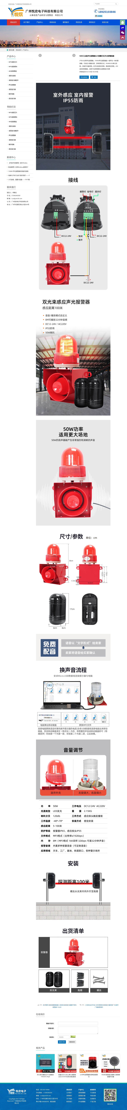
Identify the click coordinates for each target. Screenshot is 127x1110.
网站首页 (13, 22)
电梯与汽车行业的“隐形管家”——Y (19, 175)
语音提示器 (12, 89)
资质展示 (69, 1095)
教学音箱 (11, 94)
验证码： (52, 1037)
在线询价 (85, 77)
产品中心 (40, 22)
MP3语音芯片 (13, 62)
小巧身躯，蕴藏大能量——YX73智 (19, 179)
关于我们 (26, 22)
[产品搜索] (116, 3)
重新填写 (72, 1042)
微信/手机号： (50, 1023)
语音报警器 (81, 1092)
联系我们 (69, 1101)
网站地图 (53, 1101)
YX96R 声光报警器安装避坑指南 (18, 171)
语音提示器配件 (13, 80)
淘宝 (94, 77)
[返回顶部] (122, 38)
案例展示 (66, 22)
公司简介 (69, 1092)
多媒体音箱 (81, 1098)
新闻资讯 (93, 1089)
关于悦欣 (69, 1098)
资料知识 (92, 22)
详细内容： (51, 1028)
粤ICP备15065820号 (42, 1101)
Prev (40, 55)
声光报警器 (12, 85)
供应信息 (79, 22)
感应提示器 (12, 98)
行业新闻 (93, 1092)
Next (74, 55)
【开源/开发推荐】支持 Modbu (17, 163)
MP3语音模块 (13, 66)
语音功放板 (12, 76)
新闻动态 (53, 22)
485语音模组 (13, 71)
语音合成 (105, 22)
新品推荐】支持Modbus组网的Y (18, 167)
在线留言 (93, 1098)
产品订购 (93, 1101)
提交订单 (62, 1042)
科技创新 (93, 1095)
